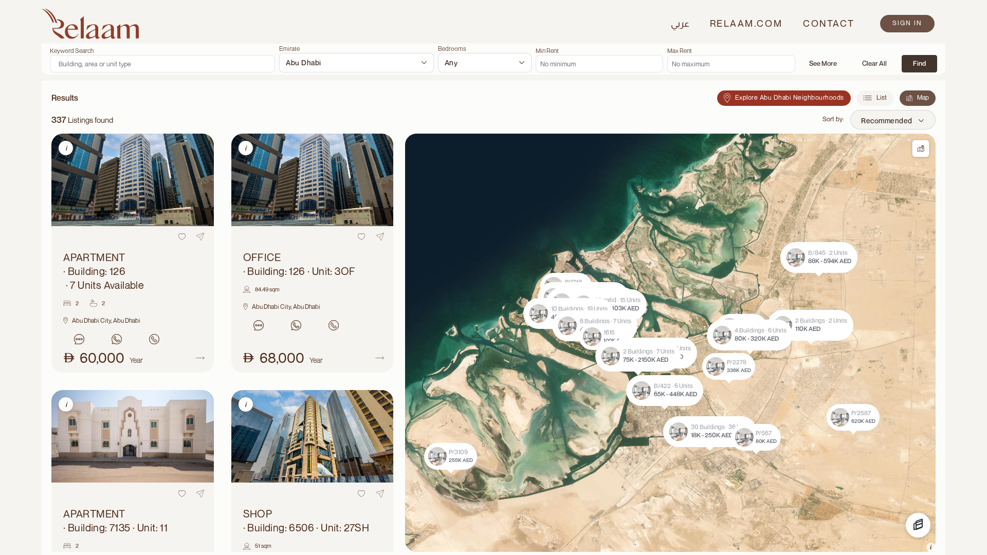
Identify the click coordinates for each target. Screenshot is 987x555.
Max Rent (679, 51)
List (881, 97)
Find (919, 63)
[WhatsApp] (116, 339)
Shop (306, 520)
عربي (680, 23)
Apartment (103, 271)
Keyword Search (72, 51)
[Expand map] (920, 148)
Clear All (874, 63)
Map (923, 97)
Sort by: (833, 119)
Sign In (907, 23)
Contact (829, 23)
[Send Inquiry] (79, 339)
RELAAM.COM (746, 23)
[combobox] (356, 62)
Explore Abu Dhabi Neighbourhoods (789, 97)
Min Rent (547, 51)
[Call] (154, 339)
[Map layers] (918, 525)
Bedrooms (452, 49)
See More (823, 63)
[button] (638, 356)
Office (299, 264)
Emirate (289, 49)
